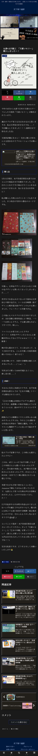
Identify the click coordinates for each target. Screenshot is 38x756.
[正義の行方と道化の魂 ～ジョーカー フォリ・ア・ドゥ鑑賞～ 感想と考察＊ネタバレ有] (28, 34)
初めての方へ (10, 746)
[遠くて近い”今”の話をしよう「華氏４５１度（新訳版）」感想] (28, 22)
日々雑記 (6, 562)
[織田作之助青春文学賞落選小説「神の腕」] (9, 34)
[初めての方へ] (9, 22)
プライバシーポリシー (28, 749)
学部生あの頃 (16, 562)
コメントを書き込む (19, 722)
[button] (30, 98)
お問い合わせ (10, 749)
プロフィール (27, 746)
